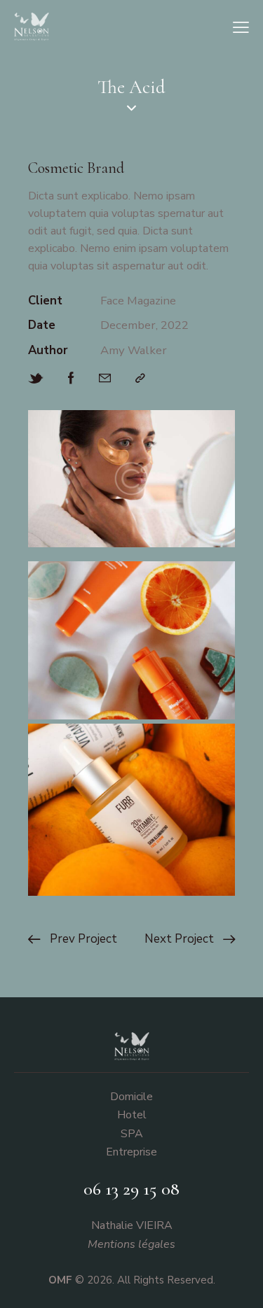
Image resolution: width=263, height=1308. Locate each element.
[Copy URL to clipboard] (140, 378)
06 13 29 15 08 (131, 1189)
